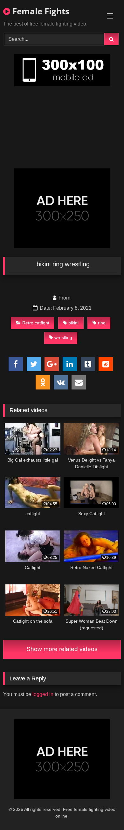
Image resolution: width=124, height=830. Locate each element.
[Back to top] (104, 811)
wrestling (63, 337)
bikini (73, 322)
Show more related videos (62, 649)
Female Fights (39, 11)
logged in (42, 694)
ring (102, 322)
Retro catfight (35, 322)
